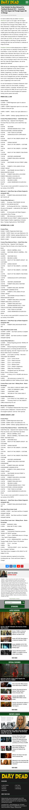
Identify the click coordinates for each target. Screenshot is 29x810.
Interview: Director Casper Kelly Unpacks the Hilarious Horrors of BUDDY (13, 679)
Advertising (18, 788)
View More (14, 658)
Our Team (18, 785)
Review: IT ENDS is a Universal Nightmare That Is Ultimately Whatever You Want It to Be (19, 632)
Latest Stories (5, 785)
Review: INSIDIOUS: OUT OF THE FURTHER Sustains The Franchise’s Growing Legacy (20, 646)
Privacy (12, 807)
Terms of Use (18, 807)
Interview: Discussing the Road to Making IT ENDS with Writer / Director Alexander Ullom (19, 691)
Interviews (4, 790)
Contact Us (18, 787)
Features (4, 787)
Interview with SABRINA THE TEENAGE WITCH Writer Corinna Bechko (19, 697)
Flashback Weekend (6, 47)
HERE (10, 38)
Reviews (4, 788)
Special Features (14, 662)
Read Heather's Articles (14, 598)
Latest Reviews (14, 610)
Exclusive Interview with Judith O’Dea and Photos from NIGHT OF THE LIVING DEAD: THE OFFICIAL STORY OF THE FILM (14, 732)
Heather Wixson (12, 15)
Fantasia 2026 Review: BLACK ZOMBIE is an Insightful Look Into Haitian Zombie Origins (19, 652)
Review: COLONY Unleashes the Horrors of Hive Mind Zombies (14, 627)
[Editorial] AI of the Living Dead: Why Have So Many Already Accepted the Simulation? (20, 762)
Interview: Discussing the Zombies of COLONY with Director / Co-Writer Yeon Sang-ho (20, 704)
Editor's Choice (14, 714)
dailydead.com (15, 804)
